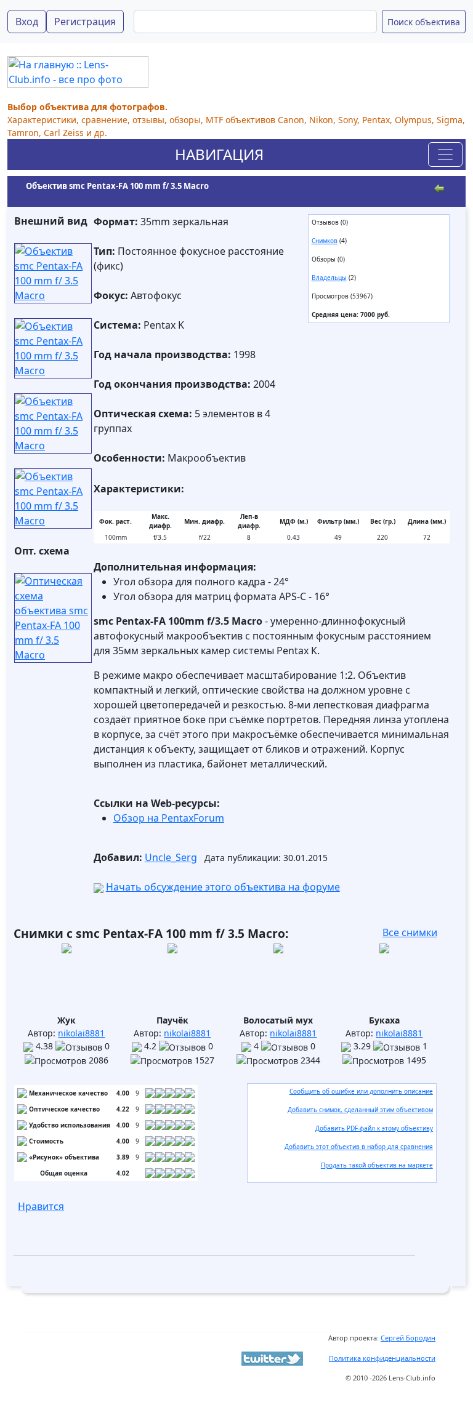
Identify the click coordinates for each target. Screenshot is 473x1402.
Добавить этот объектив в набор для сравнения (359, 1146)
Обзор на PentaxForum (168, 818)
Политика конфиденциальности (382, 1358)
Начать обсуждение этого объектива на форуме (223, 887)
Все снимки (409, 932)
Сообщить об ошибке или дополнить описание (361, 1091)
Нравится (41, 1206)
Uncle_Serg (171, 857)
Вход (26, 21)
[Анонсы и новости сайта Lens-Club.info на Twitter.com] (272, 1358)
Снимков (325, 240)
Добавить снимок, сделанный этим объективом (360, 1109)
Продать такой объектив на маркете (377, 1165)
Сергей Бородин (408, 1337)
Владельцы (329, 277)
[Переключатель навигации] (445, 154)
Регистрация (85, 21)
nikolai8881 (81, 1033)
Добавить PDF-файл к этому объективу (374, 1128)
